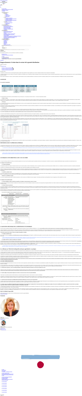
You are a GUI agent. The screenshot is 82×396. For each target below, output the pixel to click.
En (0, 7)
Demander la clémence (5, 10)
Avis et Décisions (6, 38)
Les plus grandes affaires (7, 27)
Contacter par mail (2, 319)
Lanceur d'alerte (4, 8)
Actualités (5, 40)
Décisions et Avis (4, 54)
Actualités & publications (5, 39)
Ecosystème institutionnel (8, 22)
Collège (6, 24)
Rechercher (2, 50)
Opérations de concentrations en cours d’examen (10, 36)
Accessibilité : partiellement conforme (7, 371)
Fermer (2, 395)
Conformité (5, 29)
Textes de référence (6, 35)
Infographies (5, 41)
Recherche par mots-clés (5, 45)
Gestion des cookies (4, 378)
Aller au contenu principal (3, 0)
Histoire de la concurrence (7, 28)
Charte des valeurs (7, 15)
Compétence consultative (8, 19)
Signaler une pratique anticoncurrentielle (7, 9)
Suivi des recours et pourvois (8, 32)
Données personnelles (5, 377)
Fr (0, 5)
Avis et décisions (4, 30)
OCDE (3, 375)
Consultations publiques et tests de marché (9, 33)
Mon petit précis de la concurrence (8, 26)
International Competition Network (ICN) (7, 374)
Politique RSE (7, 16)
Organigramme (7, 23)
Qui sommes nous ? (5, 12)
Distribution (2, 60)
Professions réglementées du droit (8, 31)
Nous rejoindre (4, 370)
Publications (5, 42)
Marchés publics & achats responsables (7, 379)
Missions (6, 14)
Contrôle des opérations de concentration (10, 18)
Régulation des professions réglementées (10, 20)
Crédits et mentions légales (5, 373)
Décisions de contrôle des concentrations (9, 37)
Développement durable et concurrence (9, 34)
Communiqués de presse (7, 44)
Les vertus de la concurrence (7, 25)
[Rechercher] (3, 46)
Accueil (3, 56)
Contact (3, 369)
